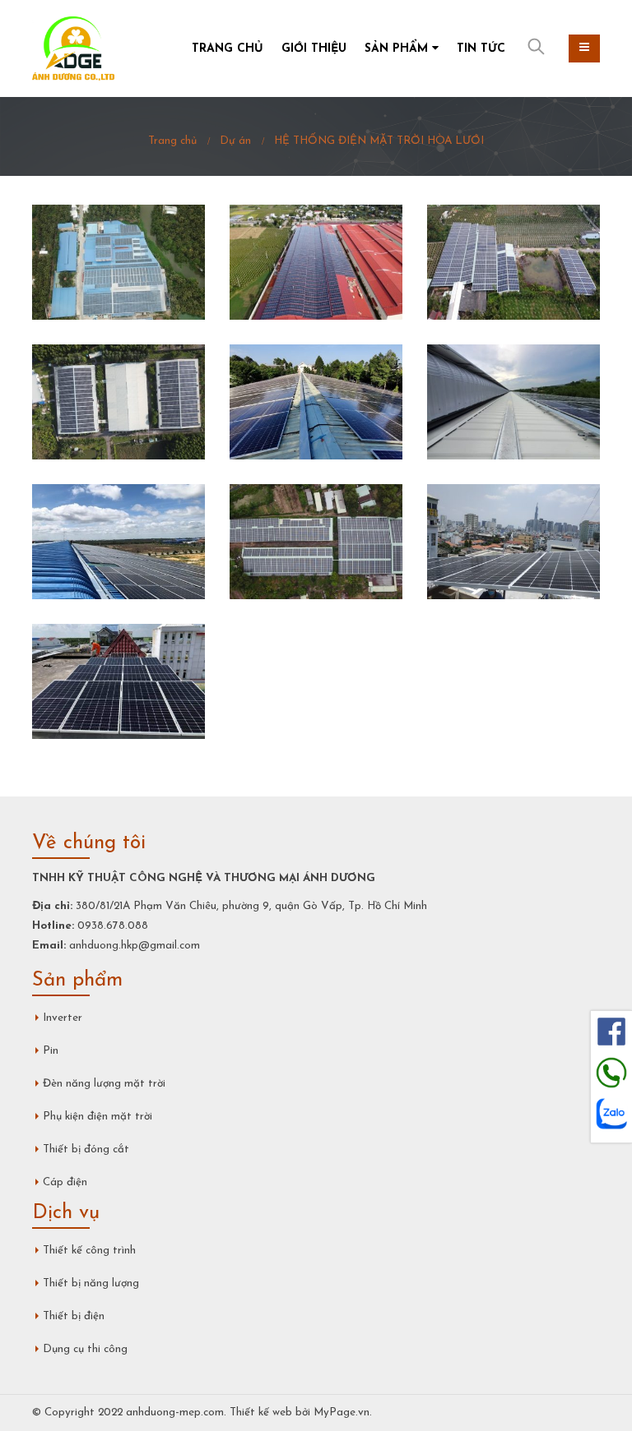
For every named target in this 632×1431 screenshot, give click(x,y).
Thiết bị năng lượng (91, 1283)
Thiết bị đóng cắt (86, 1149)
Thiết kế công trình (89, 1250)
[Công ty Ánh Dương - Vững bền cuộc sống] (73, 48)
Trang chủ (227, 49)
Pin (50, 1051)
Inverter (62, 1018)
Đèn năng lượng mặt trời (104, 1083)
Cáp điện (65, 1182)
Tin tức (481, 49)
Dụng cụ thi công (85, 1349)
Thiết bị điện (74, 1316)
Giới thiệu (313, 49)
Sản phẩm (396, 49)
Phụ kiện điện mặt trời (97, 1116)
